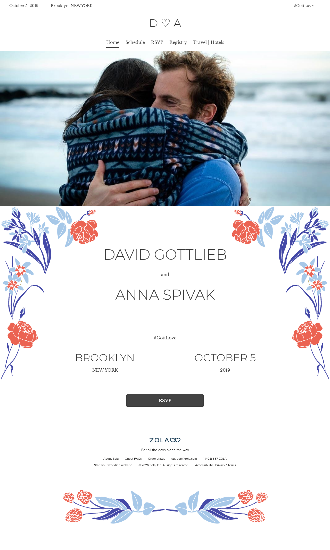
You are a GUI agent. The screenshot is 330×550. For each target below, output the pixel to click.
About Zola (111, 458)
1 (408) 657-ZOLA (215, 458)
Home (112, 42)
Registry (178, 42)
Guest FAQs (133, 458)
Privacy (220, 465)
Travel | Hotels (208, 42)
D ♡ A (165, 23)
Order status (156, 458)
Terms (232, 465)
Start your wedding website (113, 465)
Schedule (135, 42)
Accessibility (204, 465)
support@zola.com (184, 458)
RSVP (157, 42)
